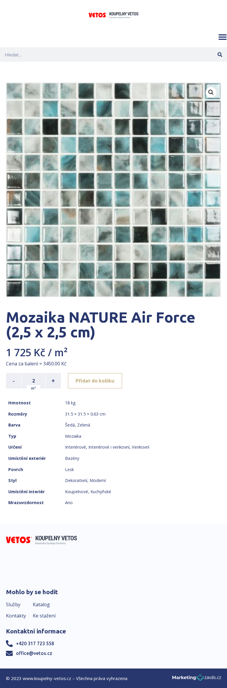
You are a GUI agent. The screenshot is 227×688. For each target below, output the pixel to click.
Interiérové (75, 447)
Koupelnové (76, 491)
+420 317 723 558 (35, 643)
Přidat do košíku (95, 380)
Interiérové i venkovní (108, 447)
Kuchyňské (100, 491)
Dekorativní (76, 480)
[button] (222, 36)
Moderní (98, 480)
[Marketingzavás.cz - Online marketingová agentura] (196, 679)
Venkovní (140, 447)
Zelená (83, 425)
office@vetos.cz (34, 653)
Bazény (72, 458)
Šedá (70, 425)
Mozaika (73, 436)
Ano (69, 502)
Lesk (69, 469)
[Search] (220, 54)
